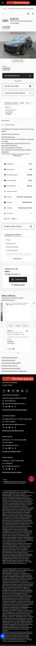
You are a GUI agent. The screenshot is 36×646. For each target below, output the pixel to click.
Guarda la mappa (19, 285)
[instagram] (12, 406)
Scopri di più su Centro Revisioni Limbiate (14, 410)
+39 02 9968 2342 (10, 401)
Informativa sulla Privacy (11, 481)
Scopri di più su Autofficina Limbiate (13, 430)
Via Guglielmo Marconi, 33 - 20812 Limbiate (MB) (17, 419)
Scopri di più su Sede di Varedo (11, 451)
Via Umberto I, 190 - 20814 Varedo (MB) (14, 440)
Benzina (4, 8)
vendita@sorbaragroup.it (12, 466)
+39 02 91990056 (10, 421)
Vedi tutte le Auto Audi (8, 360)
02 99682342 (8, 463)
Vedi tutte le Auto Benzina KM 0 (11, 363)
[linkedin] (6, 406)
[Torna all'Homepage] (18, 2)
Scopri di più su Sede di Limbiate (12, 472)
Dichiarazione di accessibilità (16, 483)
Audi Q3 (9, 330)
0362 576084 (8, 385)
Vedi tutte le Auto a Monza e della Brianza (14, 371)
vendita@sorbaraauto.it (12, 445)
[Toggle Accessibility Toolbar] (2, 636)
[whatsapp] (8, 390)
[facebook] (3, 406)
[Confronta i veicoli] (27, 331)
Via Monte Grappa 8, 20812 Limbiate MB (14, 398)
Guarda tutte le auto (8, 300)
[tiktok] (15, 406)
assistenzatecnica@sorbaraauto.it (15, 403)
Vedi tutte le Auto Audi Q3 (9, 365)
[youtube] (9, 406)
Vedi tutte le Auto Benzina (9, 357)
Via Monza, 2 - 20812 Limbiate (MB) (13, 460)
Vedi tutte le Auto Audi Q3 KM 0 (11, 368)
